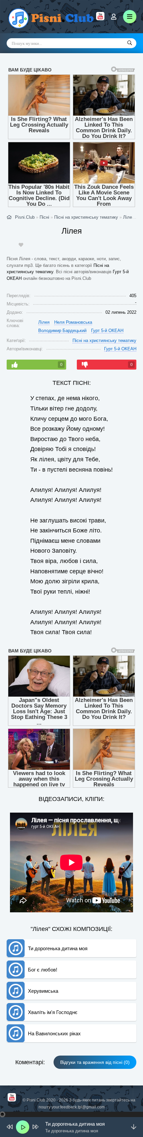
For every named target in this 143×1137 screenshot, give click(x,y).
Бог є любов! (42, 969)
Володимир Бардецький (62, 330)
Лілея (128, 217)
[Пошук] (129, 43)
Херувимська (43, 991)
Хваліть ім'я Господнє (52, 1012)
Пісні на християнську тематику (104, 340)
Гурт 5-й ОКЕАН (107, 330)
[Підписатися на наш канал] (100, 18)
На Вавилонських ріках (54, 1033)
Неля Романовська (73, 322)
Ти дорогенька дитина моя (57, 948)
